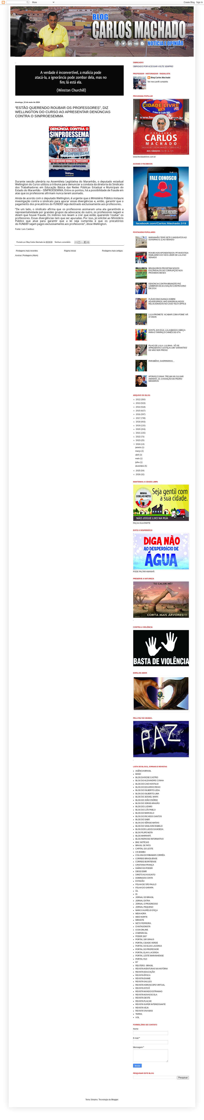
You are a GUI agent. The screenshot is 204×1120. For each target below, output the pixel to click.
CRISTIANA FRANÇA (144, 865)
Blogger (114, 1100)
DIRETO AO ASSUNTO (145, 875)
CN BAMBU (140, 852)
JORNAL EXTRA (142, 901)
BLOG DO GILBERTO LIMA (147, 794)
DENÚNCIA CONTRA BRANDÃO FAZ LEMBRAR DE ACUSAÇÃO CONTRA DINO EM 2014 (167, 286)
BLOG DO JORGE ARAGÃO (147, 803)
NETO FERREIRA (143, 923)
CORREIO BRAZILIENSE (146, 858)
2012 (138, 399)
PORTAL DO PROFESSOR (147, 949)
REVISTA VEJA (142, 1008)
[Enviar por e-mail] (76, 242)
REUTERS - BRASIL (144, 965)
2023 (138, 440)
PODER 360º (141, 936)
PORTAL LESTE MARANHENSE (149, 956)
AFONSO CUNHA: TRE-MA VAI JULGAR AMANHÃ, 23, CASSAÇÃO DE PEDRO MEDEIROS (166, 378)
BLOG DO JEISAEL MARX (146, 797)
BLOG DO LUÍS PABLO (145, 810)
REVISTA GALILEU (143, 982)
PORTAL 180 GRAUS (144, 939)
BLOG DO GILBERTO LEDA (147, 790)
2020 (138, 429)
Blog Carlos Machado (160, 78)
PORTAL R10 (141, 959)
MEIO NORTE (141, 917)
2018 (138, 422)
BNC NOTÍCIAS (142, 842)
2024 (138, 444)
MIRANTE (139, 920)
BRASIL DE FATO (143, 845)
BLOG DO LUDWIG (143, 806)
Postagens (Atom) (30, 255)
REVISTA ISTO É (142, 988)
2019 (138, 425)
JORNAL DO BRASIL (144, 897)
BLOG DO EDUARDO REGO (147, 787)
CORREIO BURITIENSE (145, 862)
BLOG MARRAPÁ (143, 836)
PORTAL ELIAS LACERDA (147, 952)
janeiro (138, 447)
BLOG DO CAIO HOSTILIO (146, 784)
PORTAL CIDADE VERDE (146, 943)
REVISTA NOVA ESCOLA (146, 995)
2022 (138, 437)
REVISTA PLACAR (143, 1001)
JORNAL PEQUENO (144, 907)
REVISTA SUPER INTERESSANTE (150, 1004)
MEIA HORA (140, 913)
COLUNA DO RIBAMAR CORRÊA (150, 855)
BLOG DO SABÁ (142, 819)
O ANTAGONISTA (142, 926)
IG (136, 894)
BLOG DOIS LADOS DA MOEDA (149, 829)
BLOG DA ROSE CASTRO (146, 777)
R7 (136, 962)
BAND (138, 774)
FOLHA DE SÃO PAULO (145, 884)
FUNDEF (24, 224)
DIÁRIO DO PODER (144, 868)
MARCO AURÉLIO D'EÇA (146, 910)
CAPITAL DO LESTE (144, 849)
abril (137, 455)
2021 (138, 433)
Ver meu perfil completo (158, 82)
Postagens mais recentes (27, 251)
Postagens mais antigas (112, 251)
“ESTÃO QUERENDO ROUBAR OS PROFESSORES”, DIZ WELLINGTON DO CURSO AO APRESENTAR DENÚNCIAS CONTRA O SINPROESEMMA (62, 112)
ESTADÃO (139, 881)
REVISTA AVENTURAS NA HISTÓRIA (151, 969)
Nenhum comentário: (63, 242)
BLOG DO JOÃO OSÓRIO (146, 800)
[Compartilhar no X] (82, 242)
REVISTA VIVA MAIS (144, 1011)
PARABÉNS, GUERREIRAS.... (162, 361)
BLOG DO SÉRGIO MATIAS (147, 823)
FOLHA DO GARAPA (144, 888)
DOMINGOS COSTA (144, 878)
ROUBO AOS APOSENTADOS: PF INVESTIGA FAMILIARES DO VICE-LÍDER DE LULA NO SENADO (168, 255)
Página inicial (70, 251)
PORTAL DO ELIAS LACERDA (148, 946)
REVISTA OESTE (142, 998)
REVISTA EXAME (142, 978)
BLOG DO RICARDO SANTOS (148, 816)
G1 (136, 891)
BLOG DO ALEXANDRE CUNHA (149, 780)
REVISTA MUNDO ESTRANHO (148, 991)
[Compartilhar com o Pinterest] (88, 242)
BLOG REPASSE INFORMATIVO (149, 839)
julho (137, 462)
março (138, 451)
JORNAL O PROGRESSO (146, 904)
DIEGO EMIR (141, 871)
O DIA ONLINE (141, 930)
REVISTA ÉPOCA (142, 975)
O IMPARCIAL (141, 933)
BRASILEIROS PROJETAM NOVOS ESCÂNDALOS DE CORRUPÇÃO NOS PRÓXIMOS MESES (166, 270)
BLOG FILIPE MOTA (144, 832)
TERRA (138, 1014)
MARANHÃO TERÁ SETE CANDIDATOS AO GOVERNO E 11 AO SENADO (168, 238)
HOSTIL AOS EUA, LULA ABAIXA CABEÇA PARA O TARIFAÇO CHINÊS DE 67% (167, 331)
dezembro (140, 466)
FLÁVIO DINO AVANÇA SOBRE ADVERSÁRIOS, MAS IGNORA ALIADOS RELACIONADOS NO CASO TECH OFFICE (167, 301)
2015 (138, 411)
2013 (138, 403)
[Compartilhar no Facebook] (85, 242)
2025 (138, 471)
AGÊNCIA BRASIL (143, 771)
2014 (138, 407)
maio (137, 458)
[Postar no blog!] (79, 242)
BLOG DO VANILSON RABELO (148, 826)
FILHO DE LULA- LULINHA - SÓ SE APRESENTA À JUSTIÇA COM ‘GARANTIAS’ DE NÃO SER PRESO (168, 347)
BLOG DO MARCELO (144, 813)
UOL (137, 1017)
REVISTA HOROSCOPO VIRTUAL (150, 985)
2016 (138, 414)
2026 (138, 474)
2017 (138, 418)
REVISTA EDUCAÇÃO (145, 972)
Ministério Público (102, 198)
